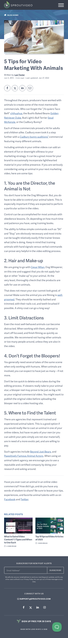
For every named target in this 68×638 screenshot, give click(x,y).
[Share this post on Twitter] (15, 88)
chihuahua (16, 113)
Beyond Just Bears (40, 451)
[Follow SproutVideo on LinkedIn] (37, 607)
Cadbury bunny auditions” (34, 137)
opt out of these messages (49, 579)
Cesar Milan (37, 267)
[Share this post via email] (30, 88)
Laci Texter (19, 74)
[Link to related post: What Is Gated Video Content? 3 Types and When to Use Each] (18, 526)
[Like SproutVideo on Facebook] (23, 607)
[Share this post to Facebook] (7, 88)
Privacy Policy (28, 579)
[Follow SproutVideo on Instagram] (44, 607)
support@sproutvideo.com (35, 599)
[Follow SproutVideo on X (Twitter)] (30, 607)
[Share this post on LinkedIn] (22, 88)
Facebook (9, 499)
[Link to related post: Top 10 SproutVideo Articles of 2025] (49, 526)
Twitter (24, 499)
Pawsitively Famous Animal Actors (23, 456)
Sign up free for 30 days (36, 621)
